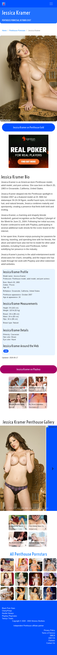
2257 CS (51, 638)
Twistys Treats (7, 618)
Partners (52, 641)
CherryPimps (7, 611)
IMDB (5, 351)
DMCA (52, 636)
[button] (4, 469)
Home (4, 31)
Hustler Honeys (8, 613)
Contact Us (50, 643)
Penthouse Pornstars (17, 31)
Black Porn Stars (8, 608)
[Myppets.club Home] (3, 3)
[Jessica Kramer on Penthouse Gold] (28, 78)
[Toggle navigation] (51, 3)
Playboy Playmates (9, 616)
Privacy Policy (49, 630)
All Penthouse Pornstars (28, 554)
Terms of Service (48, 633)
